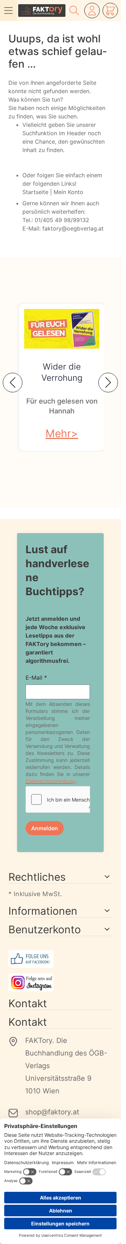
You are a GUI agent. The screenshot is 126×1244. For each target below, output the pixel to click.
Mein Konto (68, 191)
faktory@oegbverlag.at (73, 228)
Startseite (35, 191)
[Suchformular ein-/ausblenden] (74, 10)
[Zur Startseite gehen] (41, 10)
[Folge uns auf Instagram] (60, 982)
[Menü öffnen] (8, 10)
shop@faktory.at (52, 1112)
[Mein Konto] (92, 10)
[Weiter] (108, 382)
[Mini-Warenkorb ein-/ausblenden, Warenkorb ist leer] (110, 10)
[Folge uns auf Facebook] (60, 959)
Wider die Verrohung (62, 372)
